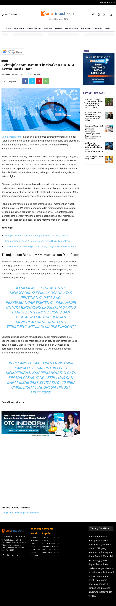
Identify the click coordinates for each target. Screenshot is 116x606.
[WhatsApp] (46, 81)
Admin (7, 74)
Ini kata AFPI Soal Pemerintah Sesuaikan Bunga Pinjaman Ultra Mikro (93, 117)
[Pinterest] (39, 81)
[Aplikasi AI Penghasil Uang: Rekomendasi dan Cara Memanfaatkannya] (109, 146)
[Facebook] (93, 15)
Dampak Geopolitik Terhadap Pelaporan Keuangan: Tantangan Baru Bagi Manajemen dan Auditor (93, 132)
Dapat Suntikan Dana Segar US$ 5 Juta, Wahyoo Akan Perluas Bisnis (41, 246)
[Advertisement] (41, 469)
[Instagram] (99, 15)
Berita (5, 61)
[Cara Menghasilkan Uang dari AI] (109, 159)
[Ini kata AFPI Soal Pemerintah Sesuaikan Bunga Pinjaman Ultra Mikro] (109, 115)
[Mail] (12, 555)
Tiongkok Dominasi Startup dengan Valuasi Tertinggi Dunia (36, 235)
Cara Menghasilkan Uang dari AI (93, 157)
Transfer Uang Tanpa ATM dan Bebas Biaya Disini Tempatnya (37, 241)
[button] (110, 15)
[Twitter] (104, 15)
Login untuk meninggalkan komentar (21, 512)
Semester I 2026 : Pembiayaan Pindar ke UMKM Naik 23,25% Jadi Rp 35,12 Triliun (93, 103)
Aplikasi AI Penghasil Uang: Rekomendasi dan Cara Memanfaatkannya (93, 147)
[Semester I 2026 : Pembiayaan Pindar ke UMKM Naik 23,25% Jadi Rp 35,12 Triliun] (109, 102)
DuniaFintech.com (11, 136)
